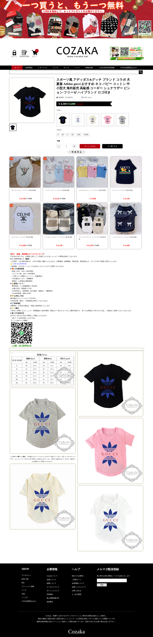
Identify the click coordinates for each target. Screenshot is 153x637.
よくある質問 (76, 594)
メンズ (55, 68)
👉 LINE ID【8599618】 (18, 264)
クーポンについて (53, 587)
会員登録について (78, 583)
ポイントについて (53, 591)
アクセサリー (26, 575)
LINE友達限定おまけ (128, 68)
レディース (42, 68)
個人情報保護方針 (53, 598)
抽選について (51, 583)
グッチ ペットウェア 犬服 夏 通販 (122, 190)
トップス (25, 597)
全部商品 (28, 68)
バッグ (24, 590)
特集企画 (89, 68)
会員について (51, 579)
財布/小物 (25, 579)
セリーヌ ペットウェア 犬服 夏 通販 (22, 237)
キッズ (66, 68)
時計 (23, 583)
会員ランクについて (79, 587)
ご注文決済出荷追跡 (106, 68)
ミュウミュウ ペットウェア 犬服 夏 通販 (57, 190)
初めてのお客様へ (78, 576)
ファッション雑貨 (28, 586)
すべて (17, 68)
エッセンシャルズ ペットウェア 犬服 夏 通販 (58, 237)
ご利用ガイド (76, 579)
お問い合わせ (88, 97)
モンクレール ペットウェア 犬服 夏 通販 (24, 190)
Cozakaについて (52, 576)
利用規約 (50, 594)
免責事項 (50, 602)
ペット (77, 68)
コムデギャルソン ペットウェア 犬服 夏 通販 (92, 190)
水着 (23, 594)
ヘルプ (76, 569)
